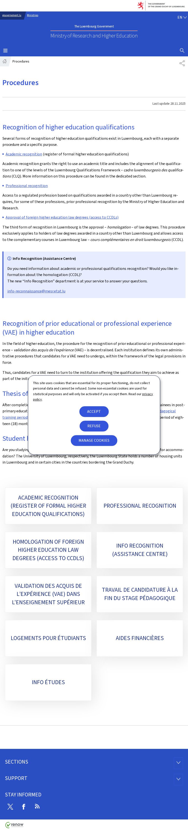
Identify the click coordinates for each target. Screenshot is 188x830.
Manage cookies (94, 440)
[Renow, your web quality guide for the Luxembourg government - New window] (14, 827)
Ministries (32, 15)
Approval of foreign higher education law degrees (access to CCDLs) (62, 217)
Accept (94, 411)
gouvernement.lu (11, 15)
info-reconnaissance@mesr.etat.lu (36, 291)
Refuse (94, 425)
